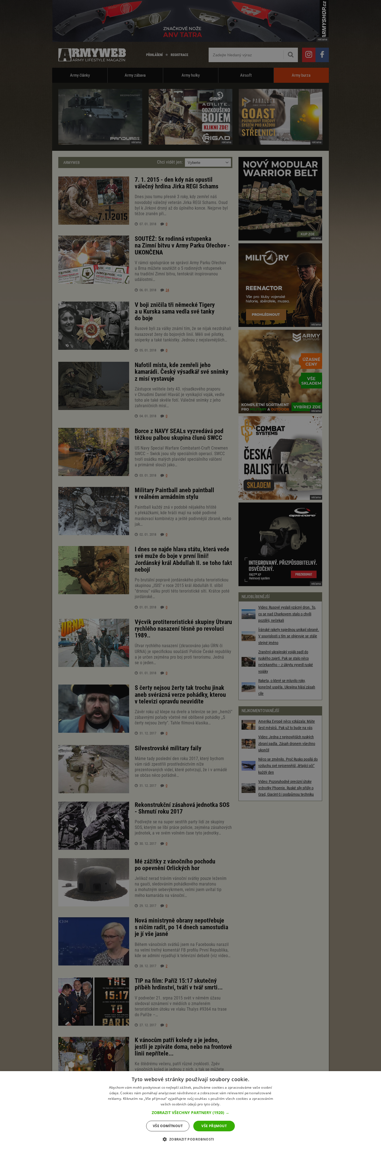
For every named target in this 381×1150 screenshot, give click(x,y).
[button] (190, 1112)
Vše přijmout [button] (214, 1126)
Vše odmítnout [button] (168, 1126)
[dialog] (190, 1110)
